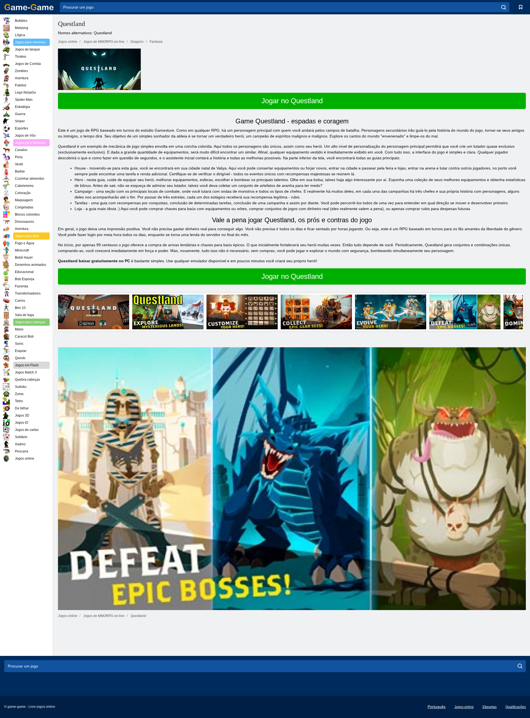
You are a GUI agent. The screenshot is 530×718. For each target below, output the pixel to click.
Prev (65, 312)
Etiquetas (490, 707)
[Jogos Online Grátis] (29, 7)
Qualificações (515, 707)
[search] (504, 7)
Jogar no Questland (292, 101)
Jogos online (464, 707)
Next (518, 312)
